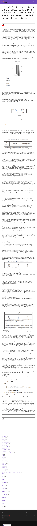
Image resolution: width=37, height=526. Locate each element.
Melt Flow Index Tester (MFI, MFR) (11, 415)
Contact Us (33, 524)
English (5, 525)
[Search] (34, 2)
